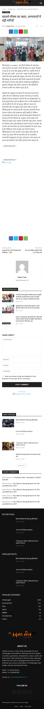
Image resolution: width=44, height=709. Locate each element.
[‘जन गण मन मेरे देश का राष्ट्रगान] (8, 434)
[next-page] (7, 327)
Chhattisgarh (11, 9)
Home (4, 9)
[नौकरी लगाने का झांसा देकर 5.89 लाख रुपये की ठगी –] (8, 457)
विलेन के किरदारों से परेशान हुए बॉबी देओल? (27, 420)
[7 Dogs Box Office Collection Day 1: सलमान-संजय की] (8, 446)
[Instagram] (19, 692)
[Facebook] (11, 31)
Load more (21, 465)
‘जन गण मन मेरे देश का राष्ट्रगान (24, 431)
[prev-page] (3, 327)
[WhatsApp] (26, 31)
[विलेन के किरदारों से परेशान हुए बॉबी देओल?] (8, 423)
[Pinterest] (21, 31)
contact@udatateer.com (18, 677)
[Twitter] (16, 31)
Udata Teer (10, 26)
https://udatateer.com (22, 280)
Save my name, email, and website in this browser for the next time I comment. (19, 377)
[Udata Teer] (3, 26)
